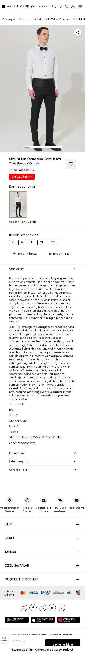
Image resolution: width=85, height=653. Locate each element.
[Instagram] (23, 607)
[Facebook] (33, 607)
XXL (54, 242)
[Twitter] (42, 607)
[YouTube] (52, 607)
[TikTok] (61, 607)
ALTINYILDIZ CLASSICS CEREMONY (36, 437)
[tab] (27, 147)
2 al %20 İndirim (22, 176)
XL (42, 242)
